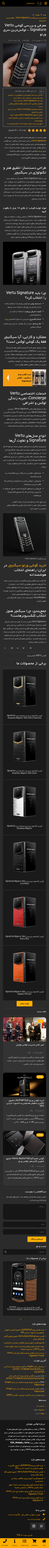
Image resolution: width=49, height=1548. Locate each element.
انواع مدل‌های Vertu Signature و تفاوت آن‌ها (26, 115)
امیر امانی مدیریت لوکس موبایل (30, 1045)
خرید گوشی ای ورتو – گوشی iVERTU (20, 1395)
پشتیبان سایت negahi (35, 1366)
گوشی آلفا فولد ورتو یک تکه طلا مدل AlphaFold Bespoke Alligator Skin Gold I (24, 772)
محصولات (40, 1409)
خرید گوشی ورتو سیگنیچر (27, 565)
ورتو (40, 151)
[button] (28, 1319)
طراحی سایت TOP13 (24, 1535)
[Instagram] (33, 1526)
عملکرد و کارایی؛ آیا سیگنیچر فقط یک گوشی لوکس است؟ (25, 105)
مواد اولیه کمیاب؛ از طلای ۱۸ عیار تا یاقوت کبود (27, 98)
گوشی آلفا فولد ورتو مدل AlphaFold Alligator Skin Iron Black (24, 882)
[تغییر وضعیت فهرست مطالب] (40, 91)
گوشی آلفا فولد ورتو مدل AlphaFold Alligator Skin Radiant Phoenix (24, 993)
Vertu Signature (39, 140)
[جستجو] (3, 3)
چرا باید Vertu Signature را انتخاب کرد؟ (27, 100)
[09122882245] (42, 1519)
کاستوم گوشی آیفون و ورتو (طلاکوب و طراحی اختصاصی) (24, 1342)
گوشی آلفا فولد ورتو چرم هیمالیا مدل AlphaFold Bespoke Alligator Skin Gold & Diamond (24, 717)
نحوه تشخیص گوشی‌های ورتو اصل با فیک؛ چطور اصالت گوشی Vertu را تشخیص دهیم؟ (24, 1348)
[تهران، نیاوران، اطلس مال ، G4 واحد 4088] (42, 1515)
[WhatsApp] (41, 1526)
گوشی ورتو (31, 655)
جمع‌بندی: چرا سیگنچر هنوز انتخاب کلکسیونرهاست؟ (24, 123)
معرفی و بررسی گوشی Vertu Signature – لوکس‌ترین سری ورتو (26, 19)
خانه (44, 15)
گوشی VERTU (41, 655)
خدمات (41, 1406)
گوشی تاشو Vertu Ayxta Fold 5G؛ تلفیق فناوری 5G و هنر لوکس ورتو (24, 1338)
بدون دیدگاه (12, 40)
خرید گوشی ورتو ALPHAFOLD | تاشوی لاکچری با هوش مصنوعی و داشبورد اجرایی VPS (24, 1331)
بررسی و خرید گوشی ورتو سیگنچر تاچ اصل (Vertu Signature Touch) (25, 1354)
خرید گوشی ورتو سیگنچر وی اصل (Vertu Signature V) (28, 1499)
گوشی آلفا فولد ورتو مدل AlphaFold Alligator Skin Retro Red (24, 937)
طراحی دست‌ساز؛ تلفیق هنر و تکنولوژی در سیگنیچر (25, 95)
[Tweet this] (24, 648)
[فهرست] (46, 3)
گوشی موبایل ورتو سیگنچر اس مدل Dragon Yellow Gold (24, 1384)
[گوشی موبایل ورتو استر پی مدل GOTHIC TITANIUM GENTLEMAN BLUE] (24, 1288)
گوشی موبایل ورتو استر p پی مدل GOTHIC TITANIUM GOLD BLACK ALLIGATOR (24, 1369)
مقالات (41, 1413)
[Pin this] (12, 648)
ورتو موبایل (40, 1395)
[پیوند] (39, 3)
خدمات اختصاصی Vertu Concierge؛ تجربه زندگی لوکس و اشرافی (25, 111)
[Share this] (29, 648)
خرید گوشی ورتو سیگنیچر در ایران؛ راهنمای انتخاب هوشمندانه (25, 119)
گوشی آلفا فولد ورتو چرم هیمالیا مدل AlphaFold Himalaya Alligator (24, 827)
